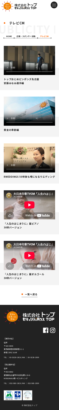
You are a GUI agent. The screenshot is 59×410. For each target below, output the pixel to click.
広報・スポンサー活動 (25, 36)
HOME (9, 36)
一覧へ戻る (31, 294)
